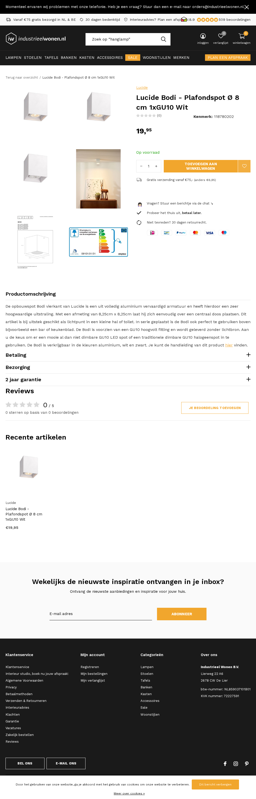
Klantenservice (17, 667)
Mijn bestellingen (94, 674)
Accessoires (110, 57)
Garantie (12, 721)
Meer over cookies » (129, 793)
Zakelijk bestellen (20, 735)
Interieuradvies (17, 707)
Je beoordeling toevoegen (215, 408)
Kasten (86, 57)
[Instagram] (236, 763)
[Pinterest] (246, 763)
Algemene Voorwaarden (24, 680)
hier (229, 345)
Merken (181, 57)
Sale (133, 57)
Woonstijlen (157, 57)
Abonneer (182, 614)
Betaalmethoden (19, 694)
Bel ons (25, 763)
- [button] (141, 166)
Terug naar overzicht (22, 77)
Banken (69, 57)
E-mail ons (66, 763)
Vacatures (13, 728)
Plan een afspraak (228, 57)
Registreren (89, 667)
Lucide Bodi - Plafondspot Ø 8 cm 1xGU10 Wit (24, 514)
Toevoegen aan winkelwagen (200, 166)
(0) (159, 115)
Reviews (12, 741)
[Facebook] (225, 763)
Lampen (14, 57)
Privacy (11, 687)
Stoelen (33, 57)
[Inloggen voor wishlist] (244, 166)
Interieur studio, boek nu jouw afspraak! (37, 674)
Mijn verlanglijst (92, 680)
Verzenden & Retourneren (26, 701)
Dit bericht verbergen (215, 784)
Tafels (51, 57)
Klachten (13, 714)
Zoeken (163, 39)
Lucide (142, 87)
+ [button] (156, 166)
